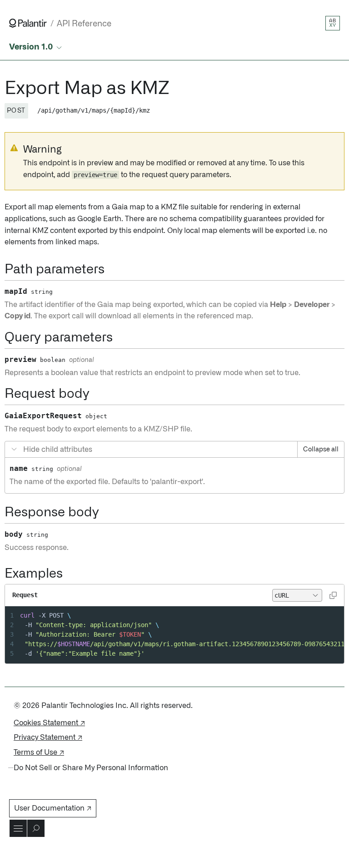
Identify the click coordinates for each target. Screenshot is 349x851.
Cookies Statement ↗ (49, 723)
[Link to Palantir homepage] (28, 23)
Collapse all (321, 449)
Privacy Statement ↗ (48, 737)
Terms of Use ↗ (39, 752)
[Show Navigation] (18, 828)
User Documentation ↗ (52, 808)
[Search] (36, 828)
